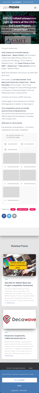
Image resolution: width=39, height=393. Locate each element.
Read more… (11, 303)
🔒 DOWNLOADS (28, 2)
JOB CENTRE (6, 2)
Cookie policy (15, 390)
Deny (19, 386)
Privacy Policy (23, 390)
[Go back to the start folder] (4, 136)
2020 (13, 209)
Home (30, 368)
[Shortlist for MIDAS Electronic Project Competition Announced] (19, 265)
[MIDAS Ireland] (12, 7)
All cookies (19, 380)
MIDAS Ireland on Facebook (35, 2)
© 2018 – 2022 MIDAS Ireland (16, 368)
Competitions (22, 209)
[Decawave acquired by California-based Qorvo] (19, 319)
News (32, 209)
